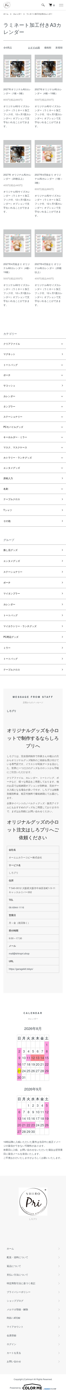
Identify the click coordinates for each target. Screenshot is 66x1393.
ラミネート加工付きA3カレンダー (39, 14)
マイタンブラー (11, 593)
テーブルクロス (11, 499)
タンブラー (9, 406)
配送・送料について (17, 1257)
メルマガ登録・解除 (17, 1309)
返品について (14, 1266)
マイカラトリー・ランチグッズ (20, 626)
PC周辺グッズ (10, 636)
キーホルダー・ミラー (15, 437)
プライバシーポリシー (18, 1292)
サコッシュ (9, 385)
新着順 (59, 47)
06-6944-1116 (16, 907)
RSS (9, 1318)
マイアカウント (15, 1326)
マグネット (9, 354)
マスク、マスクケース (15, 447)
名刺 (5, 488)
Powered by (15, 1387)
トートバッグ (10, 364)
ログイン (11, 1344)
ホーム (5, 14)
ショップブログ (15, 1300)
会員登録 (11, 1335)
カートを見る (14, 1352)
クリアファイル (11, 343)
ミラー (6, 647)
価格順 (47, 47)
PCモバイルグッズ (13, 426)
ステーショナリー (12, 416)
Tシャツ (7, 510)
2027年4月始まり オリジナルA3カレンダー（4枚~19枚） (16, 268)
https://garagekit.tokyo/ (21, 969)
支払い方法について (17, 1274)
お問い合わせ (14, 1361)
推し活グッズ (10, 550)
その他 (6, 521)
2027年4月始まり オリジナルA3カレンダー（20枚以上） (48, 268)
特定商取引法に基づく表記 (21, 1283)
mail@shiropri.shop (19, 953)
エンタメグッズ (11, 467)
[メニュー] (61, 5)
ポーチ (6, 375)
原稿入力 (8, 478)
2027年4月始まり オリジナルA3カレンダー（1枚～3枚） (49, 178)
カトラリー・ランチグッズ (17, 457)
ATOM (17, 1318)
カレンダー (17, 14)
